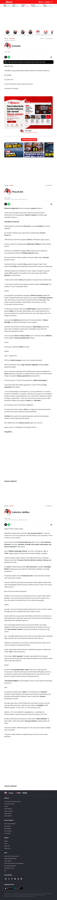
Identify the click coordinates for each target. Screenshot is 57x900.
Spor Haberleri (7, 828)
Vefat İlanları (7, 848)
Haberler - (6, 185)
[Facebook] (8, 878)
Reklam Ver (7, 846)
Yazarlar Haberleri (10, 481)
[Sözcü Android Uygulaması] (18, 888)
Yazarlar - (6, 38)
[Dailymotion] (18, 878)
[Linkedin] (21, 878)
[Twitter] (12, 878)
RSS (5, 870)
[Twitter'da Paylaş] (5, 57)
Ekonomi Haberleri (8, 811)
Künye (5, 843)
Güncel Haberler (8, 820)
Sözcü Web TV (7, 826)
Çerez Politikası (7, 861)
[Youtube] (15, 878)
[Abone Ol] (49, 38)
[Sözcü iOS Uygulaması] (8, 888)
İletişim (6, 841)
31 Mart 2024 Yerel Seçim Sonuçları (12, 801)
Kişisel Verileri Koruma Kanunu (11, 856)
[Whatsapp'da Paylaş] (8, 57)
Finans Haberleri (8, 808)
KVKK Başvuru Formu (9, 868)
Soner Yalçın (12, 38)
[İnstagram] (5, 878)
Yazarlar (11, 185)
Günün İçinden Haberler (10, 823)
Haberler (6, 798)
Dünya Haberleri (8, 815)
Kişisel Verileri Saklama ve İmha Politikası (13, 863)
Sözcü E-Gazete (7, 831)
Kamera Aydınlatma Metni (10, 865)
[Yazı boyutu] (51, 57)
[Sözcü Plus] (24, 792)
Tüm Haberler (7, 833)
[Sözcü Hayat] (18, 793)
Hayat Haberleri (8, 813)
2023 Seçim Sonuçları (9, 803)
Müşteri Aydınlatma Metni (10, 858)
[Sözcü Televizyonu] (5, 793)
